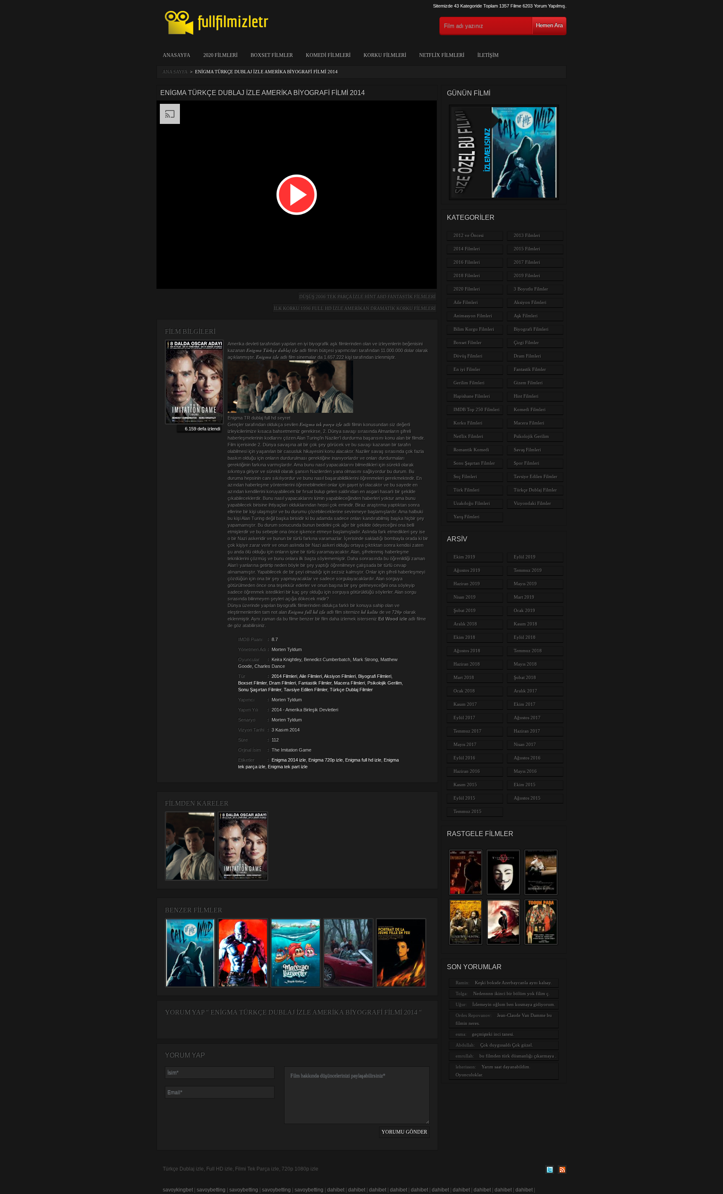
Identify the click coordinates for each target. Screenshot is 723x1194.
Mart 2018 (464, 677)
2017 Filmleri (527, 262)
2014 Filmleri (284, 676)
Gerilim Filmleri (469, 382)
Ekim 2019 (464, 556)
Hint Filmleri (526, 396)
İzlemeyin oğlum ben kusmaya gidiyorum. (513, 1004)
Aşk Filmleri (526, 315)
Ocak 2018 (464, 690)
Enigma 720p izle (325, 759)
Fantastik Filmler (314, 682)
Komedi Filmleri (328, 55)
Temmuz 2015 (468, 811)
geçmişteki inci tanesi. (493, 1034)
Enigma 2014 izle (289, 759)
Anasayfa (176, 55)
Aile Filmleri (310, 676)
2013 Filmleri (527, 235)
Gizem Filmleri (528, 382)
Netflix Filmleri (441, 55)
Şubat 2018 (525, 677)
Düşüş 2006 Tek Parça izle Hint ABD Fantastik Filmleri (367, 296)
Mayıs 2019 (525, 583)
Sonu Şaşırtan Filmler (259, 689)
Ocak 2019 (524, 610)
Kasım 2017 (465, 704)
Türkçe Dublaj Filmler (351, 689)
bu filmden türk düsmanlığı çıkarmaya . (517, 1055)
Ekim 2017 (525, 704)
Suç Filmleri (465, 476)
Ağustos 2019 (467, 570)
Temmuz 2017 (468, 730)
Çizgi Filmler (526, 342)
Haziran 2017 (527, 730)
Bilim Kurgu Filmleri (474, 329)
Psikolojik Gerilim (384, 682)
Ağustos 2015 (527, 797)
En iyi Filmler (467, 369)
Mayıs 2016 (525, 771)
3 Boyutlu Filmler (531, 288)
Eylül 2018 (525, 637)
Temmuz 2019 (528, 570)
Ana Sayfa (174, 71)
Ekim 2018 (464, 637)
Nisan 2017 (525, 744)
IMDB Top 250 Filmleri (477, 409)
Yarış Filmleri (466, 516)
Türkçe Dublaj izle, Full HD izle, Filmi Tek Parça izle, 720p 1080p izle (240, 1169)
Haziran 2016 (467, 771)
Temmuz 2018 (528, 650)
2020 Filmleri (220, 55)
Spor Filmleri (526, 463)
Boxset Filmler (272, 55)
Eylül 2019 (525, 556)
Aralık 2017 (525, 690)
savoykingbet (178, 1190)
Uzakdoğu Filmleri (472, 503)
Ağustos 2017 (527, 717)
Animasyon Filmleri (473, 315)
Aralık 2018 (465, 623)
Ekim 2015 (525, 784)
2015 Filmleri (527, 248)
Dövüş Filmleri (468, 355)
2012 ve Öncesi (469, 235)
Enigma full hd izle (363, 759)
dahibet (335, 1190)
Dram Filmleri (282, 682)
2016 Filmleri (467, 262)
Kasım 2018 (525, 623)
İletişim (488, 55)
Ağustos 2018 (467, 650)
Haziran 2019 (467, 583)
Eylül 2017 (464, 717)
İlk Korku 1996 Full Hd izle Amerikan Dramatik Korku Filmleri (355, 308)
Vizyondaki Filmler (532, 503)
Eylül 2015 (464, 797)
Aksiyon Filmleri (340, 676)
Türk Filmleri (466, 489)
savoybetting (211, 1190)
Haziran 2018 (467, 663)
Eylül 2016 (464, 757)
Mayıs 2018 (525, 663)
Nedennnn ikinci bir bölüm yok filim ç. (511, 993)
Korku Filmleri (385, 55)
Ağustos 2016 (527, 757)
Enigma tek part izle (288, 766)
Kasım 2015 (465, 784)
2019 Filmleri (527, 275)
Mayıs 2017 (465, 744)
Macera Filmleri (349, 682)
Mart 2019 (524, 597)
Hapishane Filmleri (472, 396)
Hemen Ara (549, 25)
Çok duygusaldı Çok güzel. (506, 1044)
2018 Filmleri (467, 275)
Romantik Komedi (471, 449)
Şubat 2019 (465, 610)
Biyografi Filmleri (374, 676)
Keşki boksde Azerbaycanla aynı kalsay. (513, 982)
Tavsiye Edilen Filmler (305, 689)
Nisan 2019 (465, 597)
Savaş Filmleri (527, 449)
